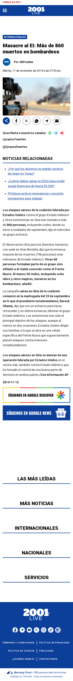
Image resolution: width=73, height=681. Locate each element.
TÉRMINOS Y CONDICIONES (18, 643)
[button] (16, 121)
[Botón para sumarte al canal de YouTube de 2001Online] (62, 133)
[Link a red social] (15, 630)
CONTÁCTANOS (48, 659)
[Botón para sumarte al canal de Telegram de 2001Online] (56, 133)
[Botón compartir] (6, 121)
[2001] (36, 10)
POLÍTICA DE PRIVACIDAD (54, 643)
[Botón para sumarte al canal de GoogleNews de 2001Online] (36, 413)
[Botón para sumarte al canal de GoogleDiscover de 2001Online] (36, 395)
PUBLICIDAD (46, 651)
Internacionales (15, 37)
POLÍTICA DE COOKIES (21, 651)
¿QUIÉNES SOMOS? (23, 659)
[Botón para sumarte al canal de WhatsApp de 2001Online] (50, 133)
